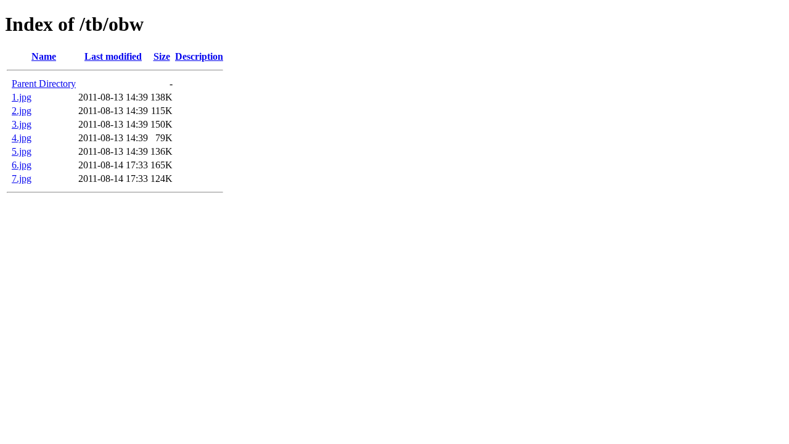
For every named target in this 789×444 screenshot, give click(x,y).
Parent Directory (44, 83)
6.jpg (21, 165)
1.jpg (21, 97)
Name (43, 56)
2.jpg (21, 110)
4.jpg (21, 138)
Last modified (113, 56)
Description (199, 56)
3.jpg (21, 124)
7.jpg (21, 178)
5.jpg (21, 151)
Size (161, 56)
